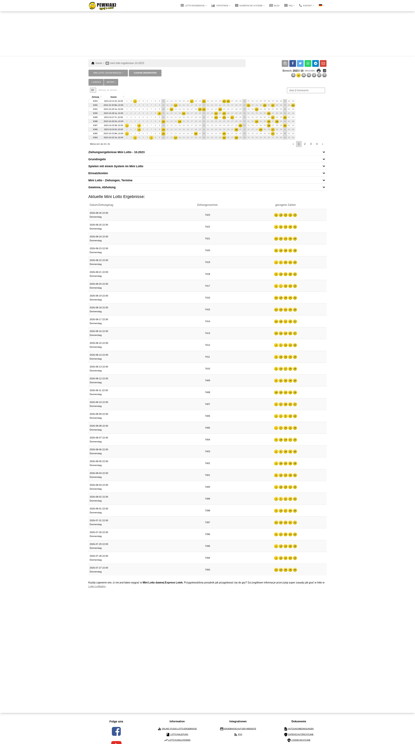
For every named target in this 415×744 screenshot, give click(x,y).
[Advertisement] (207, 34)
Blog (276, 6)
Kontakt (307, 6)
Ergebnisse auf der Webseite (238, 729)
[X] (300, 63)
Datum (114, 97)
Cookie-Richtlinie (298, 740)
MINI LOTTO (107, 73)
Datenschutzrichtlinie (299, 735)
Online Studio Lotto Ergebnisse (177, 729)
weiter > (111, 82)
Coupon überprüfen (145, 73)
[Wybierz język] (321, 6)
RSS (238, 735)
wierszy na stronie (107, 90)
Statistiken (222, 6)
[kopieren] (285, 63)
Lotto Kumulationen (177, 740)
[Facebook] (292, 63)
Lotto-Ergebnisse (194, 6)
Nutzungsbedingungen (299, 729)
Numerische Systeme (251, 6)
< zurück (96, 82)
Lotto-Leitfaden (97, 586)
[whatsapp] (308, 63)
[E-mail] (323, 63)
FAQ (290, 6)
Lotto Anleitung (177, 735)
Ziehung (95, 97)
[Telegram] (315, 63)
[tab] (207, 151)
